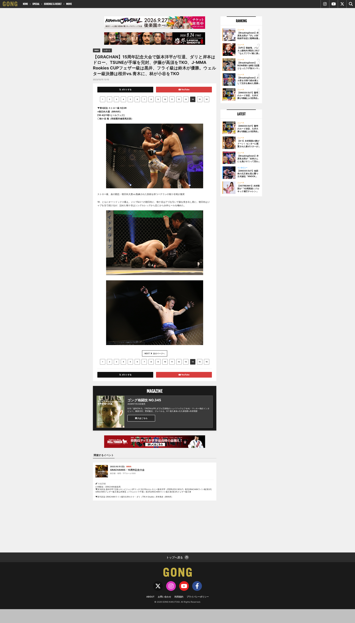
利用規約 (178, 596)
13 (186, 99)
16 (207, 99)
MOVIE (69, 3)
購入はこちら (141, 418)
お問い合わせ (164, 596)
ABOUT (150, 596)
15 (200, 99)
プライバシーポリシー (198, 596)
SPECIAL (35, 3)
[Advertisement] (154, 524)
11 (172, 99)
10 (165, 99)
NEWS (25, 3)
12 (179, 99)
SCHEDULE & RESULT (53, 3)
